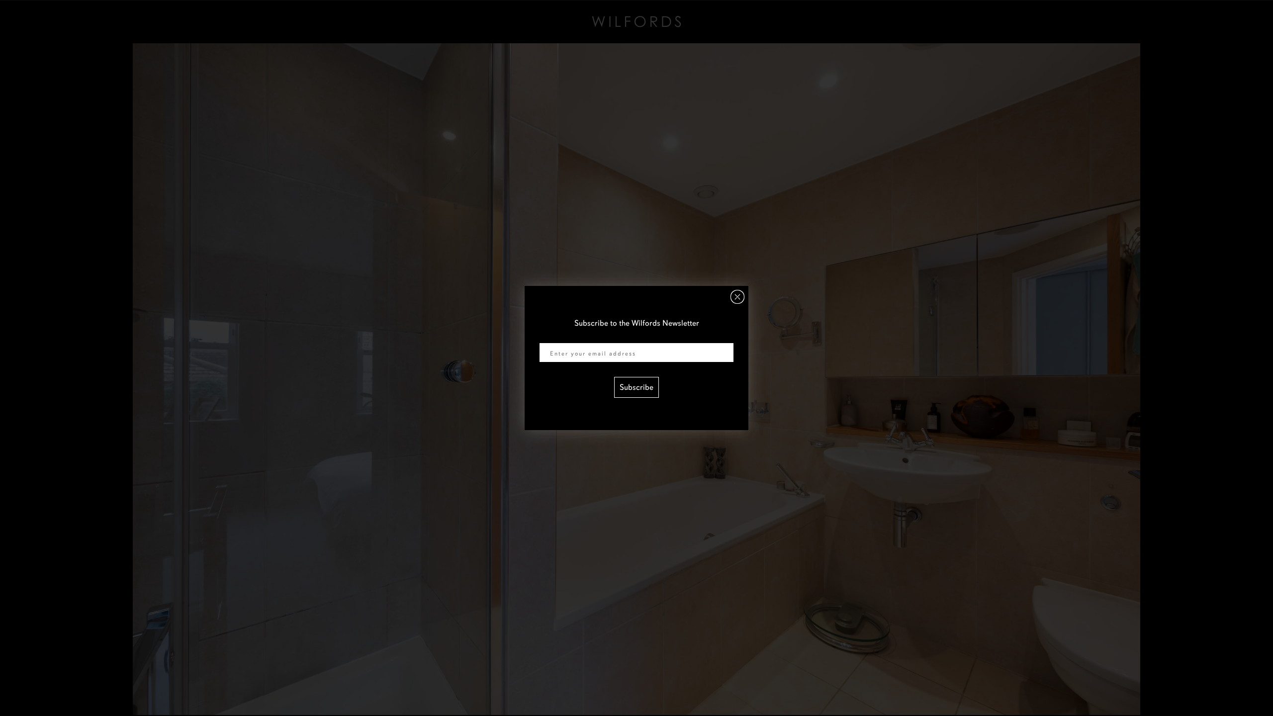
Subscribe (636, 387)
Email (549, 336)
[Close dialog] (737, 297)
